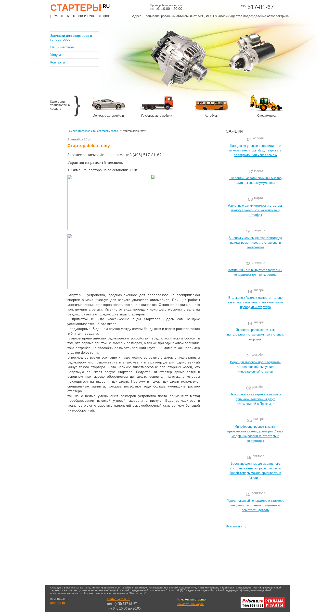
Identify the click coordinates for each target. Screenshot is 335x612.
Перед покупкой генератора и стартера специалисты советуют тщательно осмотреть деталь (255, 505)
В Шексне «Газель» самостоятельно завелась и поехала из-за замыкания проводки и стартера (255, 302)
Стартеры (80, 7)
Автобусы (211, 115)
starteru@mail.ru (118, 599)
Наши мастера (62, 47)
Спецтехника (266, 115)
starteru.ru (57, 603)
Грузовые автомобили (156, 115)
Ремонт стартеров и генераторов (88, 130)
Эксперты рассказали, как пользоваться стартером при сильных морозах (255, 334)
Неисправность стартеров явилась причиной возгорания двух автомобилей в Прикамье (255, 398)
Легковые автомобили (108, 115)
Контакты (57, 62)
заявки (115, 130)
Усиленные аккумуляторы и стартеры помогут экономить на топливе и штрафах (255, 210)
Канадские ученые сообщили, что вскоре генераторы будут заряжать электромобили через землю (255, 150)
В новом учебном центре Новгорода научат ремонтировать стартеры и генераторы (255, 242)
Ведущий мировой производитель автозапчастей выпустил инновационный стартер (255, 366)
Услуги (55, 55)
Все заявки (234, 526)
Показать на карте (190, 604)
